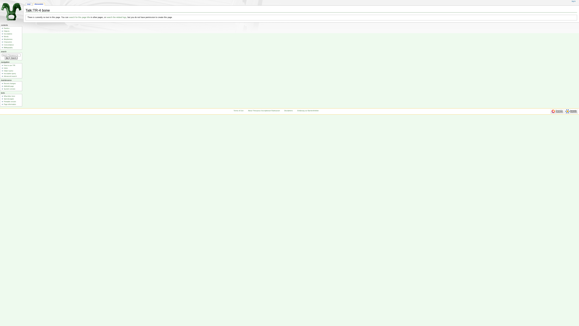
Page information (10, 104)
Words (6, 36)
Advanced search (10, 76)
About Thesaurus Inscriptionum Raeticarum (264, 111)
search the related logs (116, 17)
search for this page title (79, 17)
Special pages (9, 99)
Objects (6, 31)
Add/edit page (9, 86)
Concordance (9, 45)
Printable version (10, 101)
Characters (8, 42)
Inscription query (10, 73)
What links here (9, 96)
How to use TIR (9, 65)
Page (29, 4)
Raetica (6, 28)
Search (3, 52)
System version (9, 89)
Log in (574, 1)
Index (6, 68)
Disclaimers (288, 111)
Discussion (39, 4)
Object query (8, 71)
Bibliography (8, 47)
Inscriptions (8, 34)
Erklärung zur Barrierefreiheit (307, 111)
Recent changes (10, 83)
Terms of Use (239, 111)
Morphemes (8, 39)
